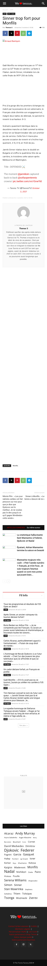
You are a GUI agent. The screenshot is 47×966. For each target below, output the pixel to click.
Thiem (16, 893)
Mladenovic (20, 867)
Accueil (5, 10)
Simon (8, 884)
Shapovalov (32, 881)
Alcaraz (8, 833)
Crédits (34, 926)
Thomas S (9, 27)
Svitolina (8, 894)
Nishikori (21, 872)
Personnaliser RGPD (17, 931)
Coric (24, 842)
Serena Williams (15, 880)
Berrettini (7, 842)
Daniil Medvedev (14, 846)
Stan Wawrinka (13, 889)
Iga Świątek (24, 859)
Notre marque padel (23, 937)
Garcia (17, 854)
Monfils (15, 466)
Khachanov (22, 863)
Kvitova (32, 862)
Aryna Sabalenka (10, 837)
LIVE (5, 610)
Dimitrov (30, 846)
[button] (4, 3)
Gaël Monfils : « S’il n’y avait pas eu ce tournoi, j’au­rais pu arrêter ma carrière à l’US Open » (23, 682)
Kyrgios (8, 867)
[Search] (43, 3)
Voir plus (22, 725)
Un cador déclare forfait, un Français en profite (22, 670)
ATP (11, 10)
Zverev (33, 898)
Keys (14, 863)
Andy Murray (25, 833)
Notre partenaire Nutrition (23, 940)
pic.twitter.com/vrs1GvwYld (27, 181)
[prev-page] (4, 581)
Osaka (30, 872)
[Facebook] (5, 33)
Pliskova (7, 876)
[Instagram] (23, 944)
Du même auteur (33, 528)
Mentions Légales (22, 929)
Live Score (32, 931)
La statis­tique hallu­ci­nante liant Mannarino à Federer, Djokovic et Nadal (30, 538)
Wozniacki (21, 898)
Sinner (18, 885)
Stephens (28, 889)
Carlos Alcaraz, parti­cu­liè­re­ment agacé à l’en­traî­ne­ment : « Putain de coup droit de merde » (22, 643)
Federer (27, 850)
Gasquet (28, 854)
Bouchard (16, 842)
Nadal (9, 871)
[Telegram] (29, 33)
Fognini (7, 854)
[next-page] (8, 581)
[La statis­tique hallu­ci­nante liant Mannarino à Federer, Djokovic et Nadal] (9, 537)
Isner (32, 858)
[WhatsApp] (23, 33)
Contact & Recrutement (18, 926)
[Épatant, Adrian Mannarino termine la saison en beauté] (9, 550)
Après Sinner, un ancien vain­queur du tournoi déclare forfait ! (20, 615)
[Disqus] (23, 361)
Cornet (31, 841)
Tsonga (9, 897)
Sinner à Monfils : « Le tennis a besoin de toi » (34, 497)
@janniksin (23, 174)
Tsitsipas (27, 893)
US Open (7, 620)
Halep (7, 858)
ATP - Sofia (11, 14)
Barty (35, 838)
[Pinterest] (17, 33)
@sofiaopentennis (27, 177)
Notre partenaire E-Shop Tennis (23, 934)
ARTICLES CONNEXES (16, 528)
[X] (11, 33)
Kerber (7, 863)
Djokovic (11, 850)
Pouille (16, 876)
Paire (38, 872)
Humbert (15, 859)
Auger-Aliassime (25, 837)
